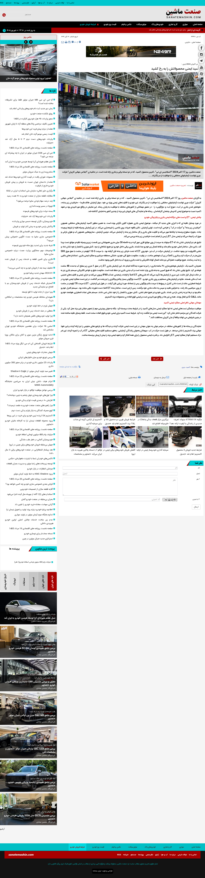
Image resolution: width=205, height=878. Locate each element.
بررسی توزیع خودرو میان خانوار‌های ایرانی (35, 357)
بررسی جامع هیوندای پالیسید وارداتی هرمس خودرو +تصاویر (31, 784)
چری (183, 367)
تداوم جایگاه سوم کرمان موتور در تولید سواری (34, 515)
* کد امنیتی (196, 499)
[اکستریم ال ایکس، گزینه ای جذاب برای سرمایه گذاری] (85, 406)
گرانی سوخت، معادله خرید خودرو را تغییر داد (34, 504)
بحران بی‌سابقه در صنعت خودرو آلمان (37, 499)
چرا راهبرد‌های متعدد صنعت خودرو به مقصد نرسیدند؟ (30, 405)
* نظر (198, 479)
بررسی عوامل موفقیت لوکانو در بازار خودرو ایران (33, 390)
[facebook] (201, 47)
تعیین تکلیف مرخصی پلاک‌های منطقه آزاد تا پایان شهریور (29, 124)
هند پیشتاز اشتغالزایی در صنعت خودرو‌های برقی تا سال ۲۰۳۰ (29, 451)
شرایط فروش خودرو (88, 24)
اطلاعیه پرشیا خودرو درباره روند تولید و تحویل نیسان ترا (29, 509)
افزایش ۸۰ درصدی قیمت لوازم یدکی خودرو (34, 400)
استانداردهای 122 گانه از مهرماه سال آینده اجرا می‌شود (30, 494)
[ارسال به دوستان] (62, 42)
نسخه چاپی (133, 377)
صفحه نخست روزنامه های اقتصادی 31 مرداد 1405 (31, 148)
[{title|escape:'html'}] (28, 63)
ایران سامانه (97, 870)
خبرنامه (125, 854)
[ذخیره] (69, 42)
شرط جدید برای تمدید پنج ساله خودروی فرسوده (32, 245)
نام (199, 468)
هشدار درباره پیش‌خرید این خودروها (37, 129)
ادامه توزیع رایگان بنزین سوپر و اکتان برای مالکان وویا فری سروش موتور (29, 336)
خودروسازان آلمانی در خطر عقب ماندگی (36, 440)
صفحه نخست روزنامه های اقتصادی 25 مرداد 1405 (31, 376)
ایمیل (198, 473)
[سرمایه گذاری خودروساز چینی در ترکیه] (152, 437)
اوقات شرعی (59, 2)
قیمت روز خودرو (110, 24)
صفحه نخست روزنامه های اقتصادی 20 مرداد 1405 (31, 479)
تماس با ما (70, 2)
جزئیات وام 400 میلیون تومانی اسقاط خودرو (34, 434)
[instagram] (201, 54)
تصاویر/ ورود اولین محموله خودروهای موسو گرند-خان (28, 78)
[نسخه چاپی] (66, 42)
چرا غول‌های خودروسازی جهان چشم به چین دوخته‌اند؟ (30, 395)
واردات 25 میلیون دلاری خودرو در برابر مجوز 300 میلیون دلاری (29, 364)
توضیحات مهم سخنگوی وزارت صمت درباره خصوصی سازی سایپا (29, 252)
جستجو (8, 2)
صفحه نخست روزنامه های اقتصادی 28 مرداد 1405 (31, 232)
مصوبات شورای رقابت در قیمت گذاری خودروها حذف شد (29, 177)
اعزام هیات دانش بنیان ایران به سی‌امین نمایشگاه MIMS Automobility (29, 383)
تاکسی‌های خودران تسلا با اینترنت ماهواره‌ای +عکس (30, 458)
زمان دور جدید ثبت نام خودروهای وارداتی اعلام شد (31, 108)
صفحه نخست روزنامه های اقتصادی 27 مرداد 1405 (31, 278)
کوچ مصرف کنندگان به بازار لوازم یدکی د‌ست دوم (32, 410)
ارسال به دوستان (160, 377)
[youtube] (201, 67)
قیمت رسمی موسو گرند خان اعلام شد (37, 134)
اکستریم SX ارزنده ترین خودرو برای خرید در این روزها (30, 416)
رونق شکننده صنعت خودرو (176, 29)
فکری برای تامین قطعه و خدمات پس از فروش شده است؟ (29, 261)
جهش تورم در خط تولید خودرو (40, 306)
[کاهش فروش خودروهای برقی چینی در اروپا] (119, 437)
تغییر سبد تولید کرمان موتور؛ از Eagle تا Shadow (32, 371)
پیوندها (16, 2)
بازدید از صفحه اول (190, 377)
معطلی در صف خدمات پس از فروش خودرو (34, 311)
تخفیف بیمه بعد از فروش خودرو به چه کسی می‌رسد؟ (30, 268)
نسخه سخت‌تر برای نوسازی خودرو (38, 534)
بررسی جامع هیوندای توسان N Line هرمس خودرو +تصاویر (32, 650)
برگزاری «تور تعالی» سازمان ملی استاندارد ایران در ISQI (29, 191)
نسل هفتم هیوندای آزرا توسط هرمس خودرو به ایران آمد (29, 162)
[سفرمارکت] (118, 186)
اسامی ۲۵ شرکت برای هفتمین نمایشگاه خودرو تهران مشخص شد (29, 328)
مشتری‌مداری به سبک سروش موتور (38, 172)
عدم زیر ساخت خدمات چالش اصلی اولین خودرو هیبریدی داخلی (29, 521)
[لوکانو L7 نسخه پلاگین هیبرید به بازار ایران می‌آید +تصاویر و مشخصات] (85, 437)
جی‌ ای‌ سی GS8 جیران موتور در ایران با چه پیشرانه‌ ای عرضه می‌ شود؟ (29, 154)
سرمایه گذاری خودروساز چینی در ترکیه (152, 450)
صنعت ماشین (187, 198)
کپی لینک (151, 385)
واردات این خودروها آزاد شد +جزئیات (37, 216)
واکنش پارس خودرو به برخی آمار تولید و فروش (33, 226)
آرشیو (34, 2)
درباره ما (50, 2)
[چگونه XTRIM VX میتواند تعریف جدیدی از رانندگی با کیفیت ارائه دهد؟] (185, 406)
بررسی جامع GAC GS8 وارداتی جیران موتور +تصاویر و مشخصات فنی (30, 750)
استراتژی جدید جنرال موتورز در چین (37, 539)
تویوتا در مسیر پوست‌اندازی (41, 206)
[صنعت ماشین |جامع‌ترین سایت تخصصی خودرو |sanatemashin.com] (176, 13)
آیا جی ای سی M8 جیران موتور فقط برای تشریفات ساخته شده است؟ (29, 101)
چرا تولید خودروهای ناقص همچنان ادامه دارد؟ (33, 316)
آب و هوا (41, 2)
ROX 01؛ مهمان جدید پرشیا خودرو (38, 273)
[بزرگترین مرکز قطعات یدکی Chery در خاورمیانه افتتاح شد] (152, 406)
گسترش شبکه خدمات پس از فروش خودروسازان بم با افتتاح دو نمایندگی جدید (29, 285)
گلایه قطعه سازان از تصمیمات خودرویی (36, 489)
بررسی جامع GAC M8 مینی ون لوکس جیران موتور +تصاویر (32, 717)
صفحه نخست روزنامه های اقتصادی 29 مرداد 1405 (31, 167)
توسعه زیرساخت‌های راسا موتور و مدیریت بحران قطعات (29, 464)
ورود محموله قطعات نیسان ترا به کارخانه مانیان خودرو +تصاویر (29, 422)
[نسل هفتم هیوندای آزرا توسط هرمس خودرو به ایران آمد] (28, 608)
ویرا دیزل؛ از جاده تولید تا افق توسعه (37, 292)
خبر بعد (156, 359)
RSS (1, 2)
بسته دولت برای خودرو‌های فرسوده (38, 211)
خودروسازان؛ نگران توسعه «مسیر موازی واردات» (32, 221)
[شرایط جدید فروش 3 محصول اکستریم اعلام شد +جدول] (185, 437)
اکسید (188, 367)
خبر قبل (106, 359)
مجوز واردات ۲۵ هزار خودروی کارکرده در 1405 (33, 119)
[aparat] (201, 74)
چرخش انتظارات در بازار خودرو (40, 469)
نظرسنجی (25, 2)
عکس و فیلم (126, 24)
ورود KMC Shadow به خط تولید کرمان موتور (33, 474)
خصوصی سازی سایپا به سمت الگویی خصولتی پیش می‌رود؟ (29, 238)
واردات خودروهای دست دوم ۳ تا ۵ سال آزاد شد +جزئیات (29, 141)
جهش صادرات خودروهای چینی (40, 352)
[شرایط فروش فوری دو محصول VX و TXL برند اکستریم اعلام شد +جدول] (119, 406)
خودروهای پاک (157, 24)
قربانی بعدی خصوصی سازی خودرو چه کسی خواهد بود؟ (29, 484)
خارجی (187, 42)
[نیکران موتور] (131, 51)
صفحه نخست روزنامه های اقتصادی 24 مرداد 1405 (31, 429)
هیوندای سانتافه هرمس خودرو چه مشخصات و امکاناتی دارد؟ (29, 299)
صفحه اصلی (197, 24)
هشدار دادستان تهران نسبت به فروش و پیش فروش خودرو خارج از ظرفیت (29, 184)
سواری (185, 24)
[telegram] (201, 61)
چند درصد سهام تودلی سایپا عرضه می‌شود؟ (34, 201)
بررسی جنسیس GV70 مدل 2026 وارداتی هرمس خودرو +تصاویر (29, 817)
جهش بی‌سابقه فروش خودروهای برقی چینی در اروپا (31, 445)
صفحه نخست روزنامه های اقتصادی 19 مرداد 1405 (31, 528)
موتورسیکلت (141, 24)
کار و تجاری (173, 24)
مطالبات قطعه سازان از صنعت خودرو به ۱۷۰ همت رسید (30, 196)
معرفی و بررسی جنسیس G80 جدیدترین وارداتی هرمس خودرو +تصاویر (30, 683)
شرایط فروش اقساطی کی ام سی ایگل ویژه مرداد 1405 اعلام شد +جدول (29, 345)
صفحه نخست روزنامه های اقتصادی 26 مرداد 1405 (31, 321)
